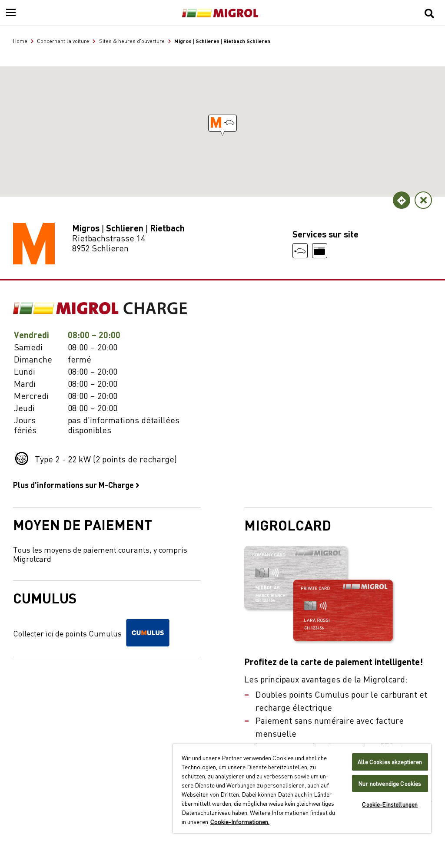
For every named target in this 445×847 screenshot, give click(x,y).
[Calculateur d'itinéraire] (401, 200)
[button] (222, 123)
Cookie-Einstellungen (390, 804)
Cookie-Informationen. (239, 821)
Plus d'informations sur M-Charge (74, 484)
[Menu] (11, 13)
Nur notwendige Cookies (390, 783)
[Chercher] (429, 13)
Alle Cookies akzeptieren (390, 762)
